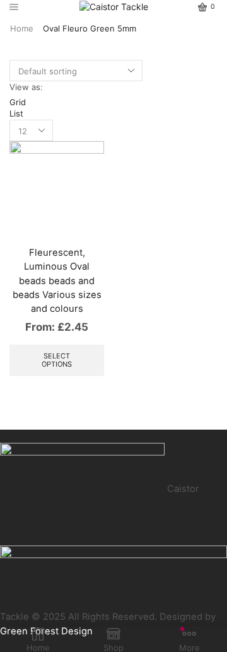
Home (21, 28)
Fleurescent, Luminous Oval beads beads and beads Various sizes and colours (57, 280)
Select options (57, 360)
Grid (17, 102)
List (16, 113)
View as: (26, 87)
